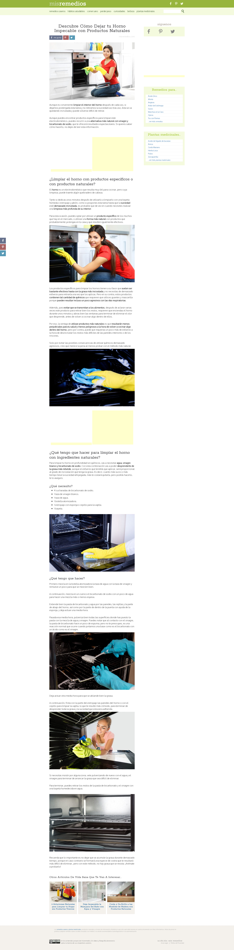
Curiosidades (119, 11)
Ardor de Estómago (155, 106)
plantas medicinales (74, 929)
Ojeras (150, 115)
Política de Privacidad (177, 943)
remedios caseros (62, 929)
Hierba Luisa (153, 150)
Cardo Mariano (154, 147)
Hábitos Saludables (76, 11)
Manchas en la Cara (155, 112)
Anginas (151, 102)
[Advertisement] (71, 154)
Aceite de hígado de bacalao (159, 141)
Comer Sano (92, 11)
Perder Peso (105, 11)
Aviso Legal (164, 943)
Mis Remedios (175, 940)
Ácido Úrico (152, 96)
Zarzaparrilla (153, 157)
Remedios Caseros (57, 11)
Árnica (150, 144)
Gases (150, 109)
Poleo (150, 154)
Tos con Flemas (154, 118)
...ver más (155, 121)
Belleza (130, 11)
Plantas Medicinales (146, 11)
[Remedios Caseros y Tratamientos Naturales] (67, 5)
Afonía (150, 99)
